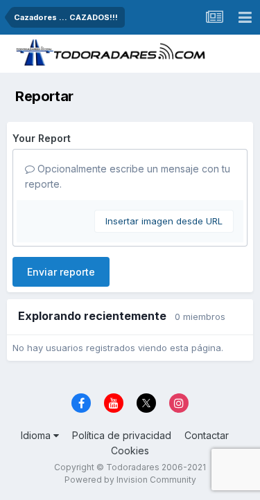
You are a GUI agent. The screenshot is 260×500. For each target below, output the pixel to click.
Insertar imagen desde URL (164, 220)
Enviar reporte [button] (61, 272)
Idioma (37, 435)
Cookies (130, 450)
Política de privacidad (121, 435)
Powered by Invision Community (130, 479)
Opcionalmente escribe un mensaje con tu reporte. (127, 176)
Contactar (206, 435)
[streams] (214, 17)
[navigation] (244, 17)
